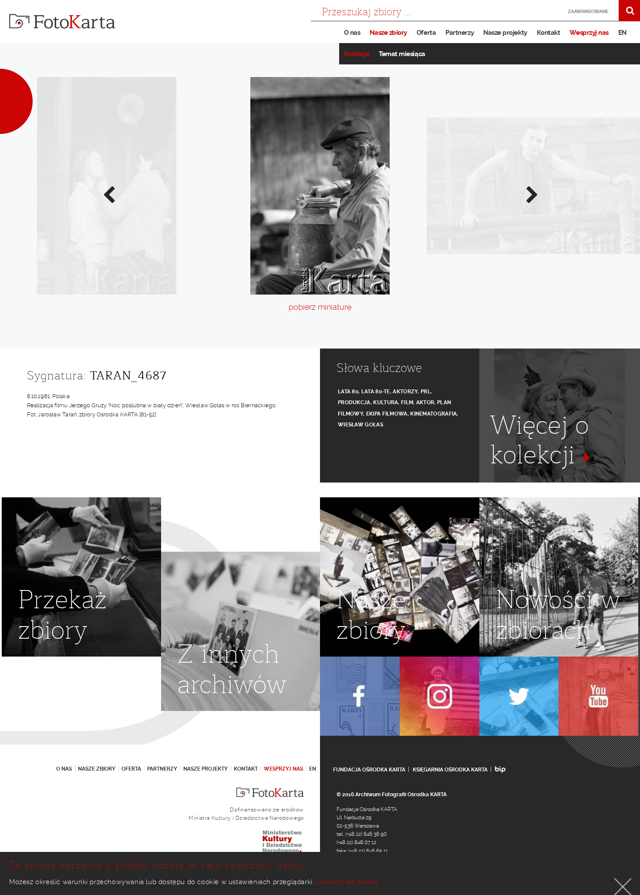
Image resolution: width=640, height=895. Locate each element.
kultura (385, 402)
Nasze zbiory (388, 33)
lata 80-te (375, 392)
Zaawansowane (588, 11)
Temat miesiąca (402, 54)
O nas (352, 33)
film (407, 402)
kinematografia (433, 414)
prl (426, 392)
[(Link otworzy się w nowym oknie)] (360, 696)
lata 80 (348, 392)
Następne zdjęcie (531, 194)
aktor (425, 402)
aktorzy (405, 392)
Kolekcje (356, 54)
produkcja (354, 402)
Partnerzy (459, 33)
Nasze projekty (505, 33)
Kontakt (548, 33)
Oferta (426, 33)
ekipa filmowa (387, 414)
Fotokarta (62, 21)
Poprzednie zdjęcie (108, 194)
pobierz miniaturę (320, 307)
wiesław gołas (360, 425)
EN (622, 33)
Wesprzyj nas (588, 33)
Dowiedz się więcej (347, 882)
